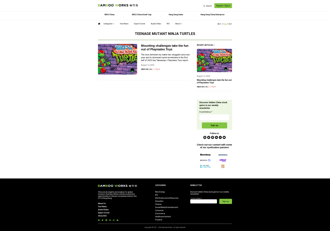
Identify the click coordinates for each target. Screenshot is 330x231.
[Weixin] (216, 137)
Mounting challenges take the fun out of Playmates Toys (164, 47)
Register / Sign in (223, 6)
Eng (224, 24)
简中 (230, 24)
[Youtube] (224, 137)
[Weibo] (220, 137)
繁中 (219, 24)
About (177, 24)
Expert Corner (139, 24)
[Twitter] (208, 137)
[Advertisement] (170, 6)
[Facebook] (204, 137)
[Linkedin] (212, 137)
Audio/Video (156, 24)
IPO (168, 24)
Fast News (124, 24)
